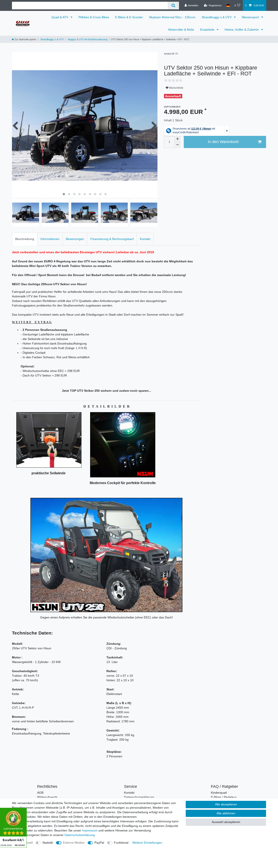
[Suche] (173, 5)
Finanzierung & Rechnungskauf (112, 239)
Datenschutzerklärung (139, 797)
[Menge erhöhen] (177, 139)
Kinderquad (219, 792)
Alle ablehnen (226, 813)
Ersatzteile (207, 29)
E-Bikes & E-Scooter (129, 17)
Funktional (121, 842)
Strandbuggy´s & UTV (217, 17)
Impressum (90, 830)
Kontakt (145, 239)
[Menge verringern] (177, 145)
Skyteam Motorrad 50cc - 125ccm (172, 17)
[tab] (24, 239)
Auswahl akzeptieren (226, 822)
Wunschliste (175, 87)
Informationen (50, 239)
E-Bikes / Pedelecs (224, 797)
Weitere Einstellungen (147, 842)
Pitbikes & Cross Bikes (93, 17)
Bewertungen (75, 239)
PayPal (99, 842)
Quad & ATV (60, 17)
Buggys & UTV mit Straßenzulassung (87, 39)
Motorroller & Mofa (181, 29)
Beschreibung (24, 239)
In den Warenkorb (223, 142)
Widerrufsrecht (47, 797)
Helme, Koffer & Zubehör (242, 29)
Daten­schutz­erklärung (80, 835)
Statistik (47, 842)
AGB (40, 792)
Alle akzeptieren (226, 804)
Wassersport (251, 17)
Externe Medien (74, 842)
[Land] (228, 5)
